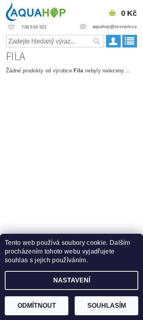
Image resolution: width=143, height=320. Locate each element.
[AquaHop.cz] (36, 10)
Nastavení (71, 280)
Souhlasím (106, 305)
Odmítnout (36, 305)
